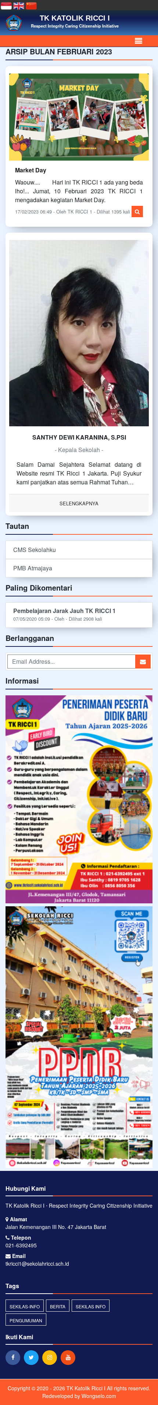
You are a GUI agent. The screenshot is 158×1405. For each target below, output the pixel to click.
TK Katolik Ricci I (85, 1388)
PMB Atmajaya (32, 568)
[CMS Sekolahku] (79, 800)
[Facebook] (15, 1357)
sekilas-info (25, 1306)
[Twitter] (33, 1357)
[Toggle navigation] (138, 41)
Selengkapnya (79, 503)
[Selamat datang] (79, 1037)
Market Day (30, 170)
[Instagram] (51, 1357)
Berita (57, 1306)
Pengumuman (26, 1320)
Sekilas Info (90, 1306)
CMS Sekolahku (34, 549)
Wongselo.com (99, 1395)
